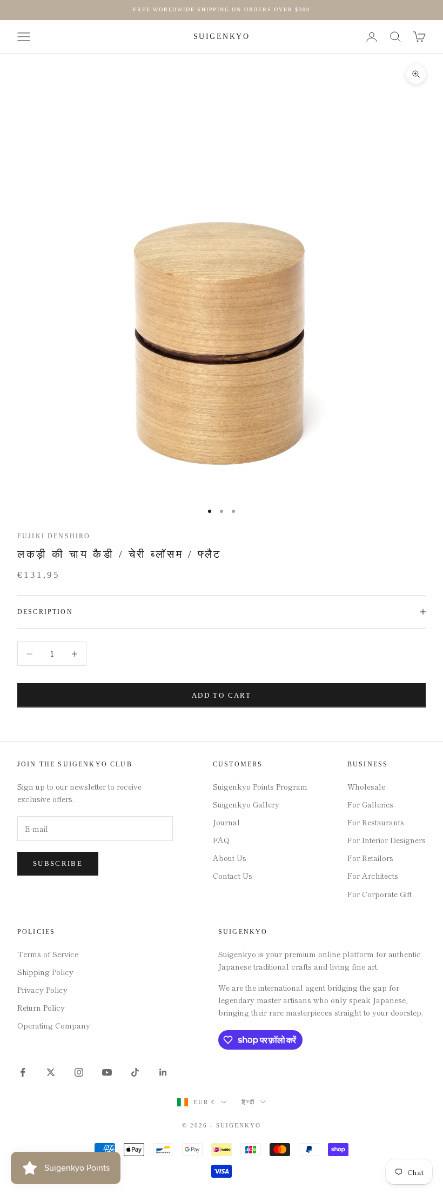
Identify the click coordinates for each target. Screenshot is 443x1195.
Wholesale (366, 786)
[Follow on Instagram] (78, 1072)
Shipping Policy (45, 971)
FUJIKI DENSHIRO (53, 536)
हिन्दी (248, 1102)
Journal (226, 822)
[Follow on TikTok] (135, 1072)
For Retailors (370, 857)
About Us (229, 857)
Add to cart (221, 695)
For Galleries (370, 804)
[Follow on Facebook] (22, 1072)
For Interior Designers (386, 840)
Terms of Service (47, 954)
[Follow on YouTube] (107, 1072)
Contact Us (232, 875)
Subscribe (58, 863)
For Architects (372, 875)
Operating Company (53, 1025)
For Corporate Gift (379, 894)
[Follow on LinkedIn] (163, 1072)
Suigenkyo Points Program (260, 786)
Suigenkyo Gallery (246, 804)
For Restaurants (375, 822)
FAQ (221, 840)
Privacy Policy (42, 989)
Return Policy (41, 1007)
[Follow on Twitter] (50, 1072)
